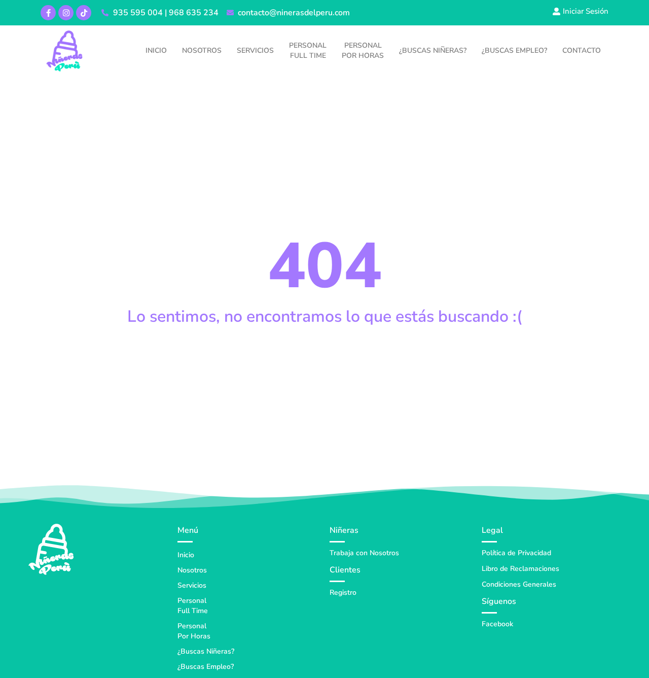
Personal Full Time (308, 50)
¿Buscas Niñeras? (432, 50)
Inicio (156, 50)
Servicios (255, 50)
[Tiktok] (83, 12)
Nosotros (202, 50)
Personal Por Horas (363, 50)
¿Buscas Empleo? (514, 50)
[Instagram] (66, 12)
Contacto (581, 50)
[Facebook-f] (48, 12)
